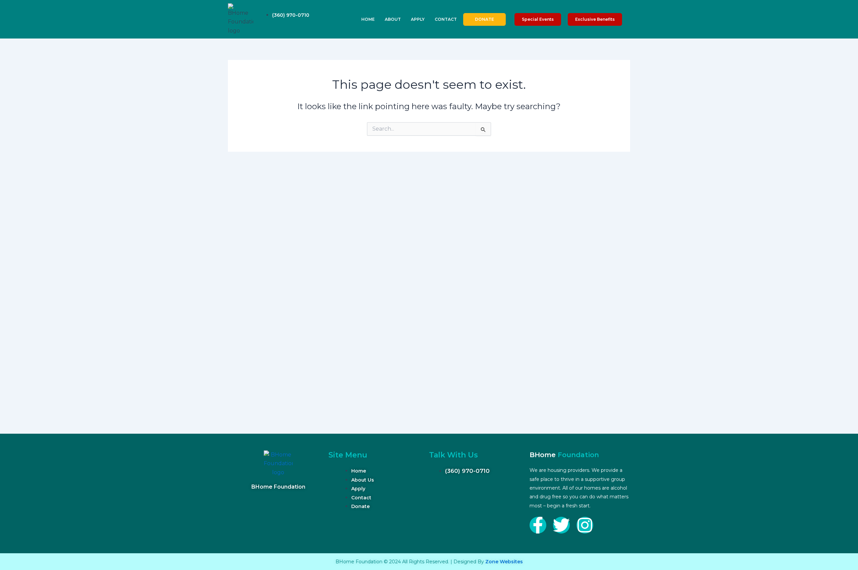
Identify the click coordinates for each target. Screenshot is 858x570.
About (393, 19)
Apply (418, 19)
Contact (446, 19)
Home (368, 19)
